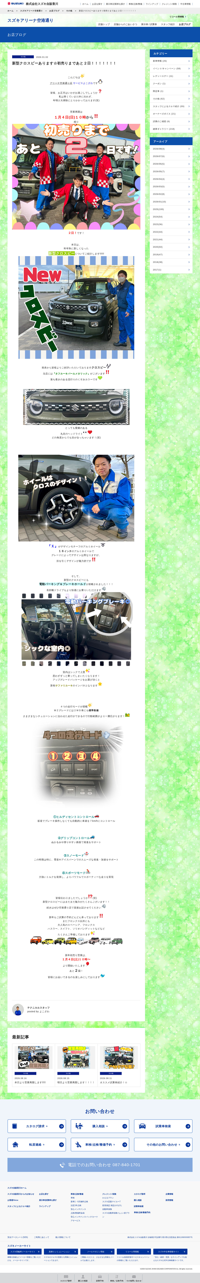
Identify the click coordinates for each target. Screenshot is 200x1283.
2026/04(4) (159, 179)
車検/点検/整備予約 (142, 1212)
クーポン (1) (159, 83)
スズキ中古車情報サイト (168, 1252)
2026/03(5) (159, 186)
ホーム (85, 4)
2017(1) (157, 270)
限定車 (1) (158, 91)
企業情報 (169, 1194)
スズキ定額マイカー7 (111, 1201)
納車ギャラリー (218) (164, 129)
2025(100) (158, 209)
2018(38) (158, 262)
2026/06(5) (159, 164)
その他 (69, 11)
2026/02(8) (159, 194)
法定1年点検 (76, 1205)
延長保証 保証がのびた (112, 1205)
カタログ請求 (139, 1194)
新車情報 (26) (160, 61)
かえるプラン (108, 1198)
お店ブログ (54, 11)
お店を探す (97, 4)
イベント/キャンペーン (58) (167, 68)
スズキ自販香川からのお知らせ (20, 1194)
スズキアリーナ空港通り (31, 11)
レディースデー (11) (163, 76)
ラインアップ (152, 4)
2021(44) (158, 239)
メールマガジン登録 (95, 1252)
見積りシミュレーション (59, 1252)
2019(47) (158, 254)
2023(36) (158, 224)
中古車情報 (185, 4)
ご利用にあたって (41, 1237)
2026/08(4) (159, 149)
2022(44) (158, 232)
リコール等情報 (132, 1252)
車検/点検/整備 (135, 4)
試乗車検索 (138, 1206)
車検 (73, 1198)
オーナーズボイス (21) (164, 114)
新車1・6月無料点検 (79, 1201)
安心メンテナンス (78, 1209)
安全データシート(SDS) (17, 1237)
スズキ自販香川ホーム (17, 1188)
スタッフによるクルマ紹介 (18, 1206)
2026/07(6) (159, 156)
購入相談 (138, 1200)
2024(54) (158, 217)
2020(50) (158, 247)
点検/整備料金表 (78, 1213)
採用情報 (169, 1200)
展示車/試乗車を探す (115, 4)
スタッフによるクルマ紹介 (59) (168, 106)
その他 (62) (159, 99)
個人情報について (63, 1237)
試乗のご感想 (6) (161, 121)
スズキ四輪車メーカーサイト (22, 1252)
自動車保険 (107, 1209)
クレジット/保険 (169, 4)
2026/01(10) (159, 201)
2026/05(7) (159, 171)
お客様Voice (12, 1200)
